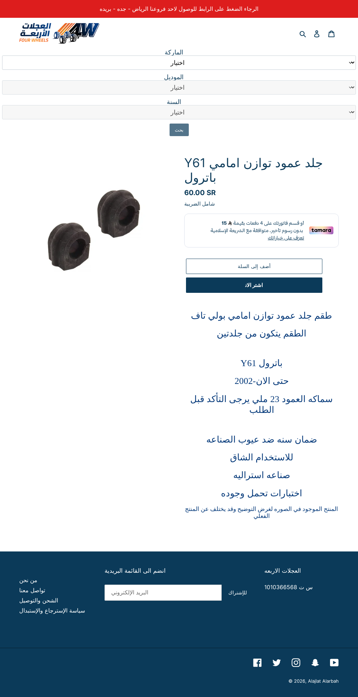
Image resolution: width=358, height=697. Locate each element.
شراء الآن (254, 285)
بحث (179, 130)
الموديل (174, 77)
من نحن (28, 580)
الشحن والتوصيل (38, 600)
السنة (174, 102)
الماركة (174, 52)
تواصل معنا (32, 590)
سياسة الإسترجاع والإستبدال (52, 610)
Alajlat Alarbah (323, 681)
